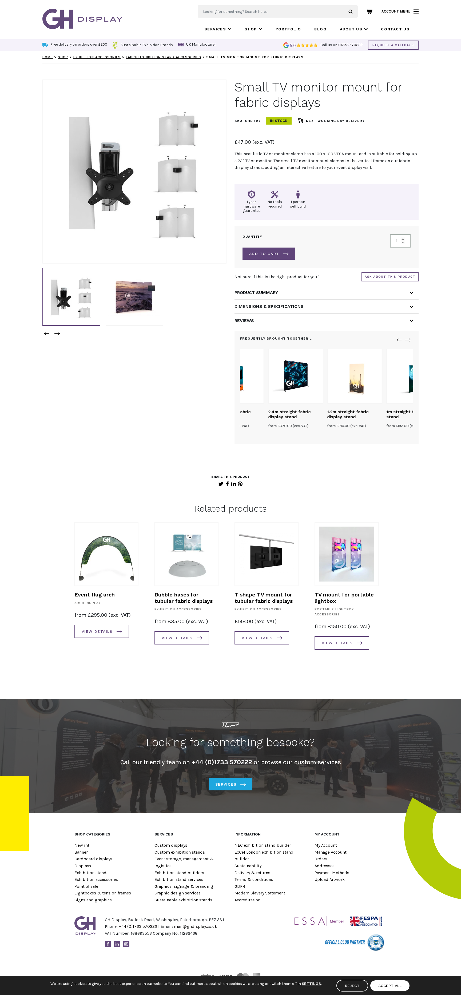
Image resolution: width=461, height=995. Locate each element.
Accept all (390, 986)
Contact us (395, 29)
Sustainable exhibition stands (183, 899)
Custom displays (170, 845)
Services (215, 29)
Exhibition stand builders (179, 872)
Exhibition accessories (97, 57)
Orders (321, 858)
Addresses (325, 865)
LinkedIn (233, 483)
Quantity (252, 236)
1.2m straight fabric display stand (319, 414)
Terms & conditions (254, 879)
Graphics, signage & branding (183, 886)
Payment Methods (332, 872)
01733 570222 (350, 45)
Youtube (135, 944)
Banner (81, 852)
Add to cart (264, 254)
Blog (320, 29)
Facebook (227, 483)
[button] (46, 333)
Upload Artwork (330, 879)
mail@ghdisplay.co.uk (195, 926)
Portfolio (288, 29)
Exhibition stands (91, 872)
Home (47, 57)
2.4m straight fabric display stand (261, 414)
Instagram (126, 944)
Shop (251, 29)
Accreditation (247, 899)
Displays (82, 865)
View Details (97, 631)
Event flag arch (94, 594)
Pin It (240, 483)
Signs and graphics (93, 899)
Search (353, 11)
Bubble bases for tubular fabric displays (183, 597)
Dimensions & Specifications (269, 306)
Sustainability (248, 865)
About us (351, 29)
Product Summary (256, 292)
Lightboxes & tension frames (102, 893)
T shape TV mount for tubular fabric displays (264, 597)
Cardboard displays (93, 858)
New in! (81, 845)
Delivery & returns (252, 872)
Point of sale (86, 886)
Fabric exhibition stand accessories (163, 57)
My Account (326, 845)
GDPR (240, 886)
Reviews (244, 320)
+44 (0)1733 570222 (138, 926)
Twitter (220, 483)
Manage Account (331, 852)
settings (311, 983)
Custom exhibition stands (179, 852)
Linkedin (117, 944)
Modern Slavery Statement (260, 893)
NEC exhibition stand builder (263, 845)
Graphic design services (177, 893)
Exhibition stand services (178, 879)
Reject (352, 986)
